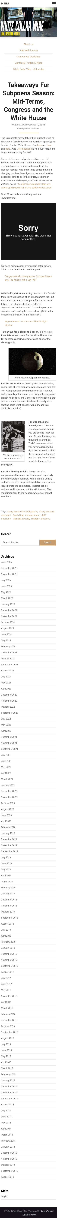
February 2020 (8, 827)
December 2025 (9, 568)
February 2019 (8, 887)
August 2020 (7, 809)
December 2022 (9, 694)
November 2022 (9, 700)
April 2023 (6, 688)
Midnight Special (21, 518)
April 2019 (6, 875)
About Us (28, 44)
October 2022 (8, 707)
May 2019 (6, 869)
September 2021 (9, 749)
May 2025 (6, 592)
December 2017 (9, 954)
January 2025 (8, 604)
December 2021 (9, 737)
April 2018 (6, 936)
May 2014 (6, 1122)
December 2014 (9, 1086)
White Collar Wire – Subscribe (28, 69)
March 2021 (7, 779)
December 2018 (9, 899)
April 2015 (6, 1062)
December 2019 (9, 839)
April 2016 (6, 1002)
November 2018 (9, 905)
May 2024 (6, 640)
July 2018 (6, 930)
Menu (5, 3)
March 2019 (7, 881)
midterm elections (40, 518)
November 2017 (9, 960)
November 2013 (9, 1159)
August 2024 (7, 628)
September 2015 (9, 1032)
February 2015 (8, 1074)
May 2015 (6, 1056)
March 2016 (7, 1008)
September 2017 (9, 966)
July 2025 (6, 580)
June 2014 (6, 1116)
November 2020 (9, 797)
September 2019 (9, 851)
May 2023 (6, 682)
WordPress (46, 1211)
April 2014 (6, 1128)
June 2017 (6, 984)
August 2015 (7, 1038)
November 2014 (9, 1092)
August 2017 (7, 972)
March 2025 (7, 598)
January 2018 (8, 948)
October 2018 (8, 911)
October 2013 (8, 1165)
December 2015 (9, 1020)
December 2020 (9, 791)
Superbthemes (28, 1214)
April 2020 (6, 821)
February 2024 (8, 646)
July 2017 (6, 978)
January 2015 (8, 1080)
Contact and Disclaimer (28, 56)
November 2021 (9, 743)
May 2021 (6, 767)
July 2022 (6, 719)
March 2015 (7, 1068)
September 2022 (9, 713)
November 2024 (9, 616)
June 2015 (6, 1050)
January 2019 (8, 893)
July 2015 (6, 1044)
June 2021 (6, 761)
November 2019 (9, 845)
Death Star (18, 515)
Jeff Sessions (24, 148)
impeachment (32, 515)
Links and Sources (28, 50)
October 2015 (8, 1026)
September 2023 (9, 664)
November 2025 (9, 574)
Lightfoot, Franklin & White (28, 62)
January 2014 (8, 1147)
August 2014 (7, 1104)
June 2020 (6, 815)
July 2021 (6, 755)
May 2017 (6, 990)
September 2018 (9, 917)
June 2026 (6, 562)
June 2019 (6, 863)
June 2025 (6, 586)
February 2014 (8, 1140)
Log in (4, 1196)
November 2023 (9, 652)
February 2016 (8, 1014)
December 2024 (9, 610)
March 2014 (7, 1134)
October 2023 (8, 658)
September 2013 (9, 1171)
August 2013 (7, 1177)
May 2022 (6, 725)
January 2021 (8, 785)
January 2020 (8, 833)
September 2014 (9, 1098)
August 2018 (7, 924)
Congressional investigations (22, 511)
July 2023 (6, 676)
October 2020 (8, 803)
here (39, 145)
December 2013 (9, 1153)
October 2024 (8, 622)
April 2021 (6, 773)
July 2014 (6, 1110)
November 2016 (9, 996)
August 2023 (7, 670)
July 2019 (6, 857)
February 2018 (8, 942)
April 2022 (6, 731)
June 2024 (6, 634)
